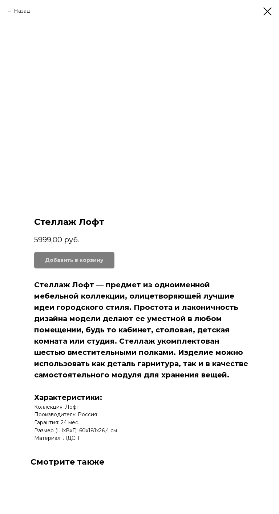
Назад (22, 11)
